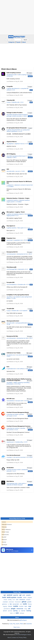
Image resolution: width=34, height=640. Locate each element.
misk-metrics (21, 483)
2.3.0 (13, 90)
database (22, 599)
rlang (25, 608)
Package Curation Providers (14, 112)
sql (19, 610)
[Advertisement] (17, 17)
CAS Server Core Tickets (13, 353)
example (5, 602)
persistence (7, 608)
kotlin (25, 604)
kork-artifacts (20, 368)
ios (11, 604)
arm (24, 595)
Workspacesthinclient (13, 321)
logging (5, 606)
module (21, 606)
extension (11, 601)
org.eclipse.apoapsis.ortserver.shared (17, 114)
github (24, 602)
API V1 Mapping (11, 154)
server (5, 611)
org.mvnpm (10, 240)
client (25, 597)
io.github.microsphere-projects (15, 214)
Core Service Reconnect (13, 455)
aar (5, 595)
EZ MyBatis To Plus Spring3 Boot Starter (18, 294)
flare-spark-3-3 (22, 227)
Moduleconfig (11, 440)
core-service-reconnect (19, 457)
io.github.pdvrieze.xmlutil (13, 469)
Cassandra (29, 623)
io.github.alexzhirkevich (13, 88)
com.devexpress (11, 254)
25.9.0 (25, 240)
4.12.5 (15, 416)
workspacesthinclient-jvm (22, 323)
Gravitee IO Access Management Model (18, 412)
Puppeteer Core (11, 238)
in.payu (9, 102)
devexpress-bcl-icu (22, 254)
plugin (13, 608)
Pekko (21, 623)
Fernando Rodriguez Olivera (23, 634)
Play (14, 623)
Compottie (10, 86)
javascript (16, 604)
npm (26, 606)
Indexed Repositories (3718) (17, 518)
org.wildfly (9, 382)
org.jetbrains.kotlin (12, 74)
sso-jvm (18, 171)
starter (23, 611)
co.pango (9, 457)
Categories (11, 42)
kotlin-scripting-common (24, 74)
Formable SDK (11, 282)
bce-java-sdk (19, 400)
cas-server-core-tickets (22, 355)
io (8, 604)
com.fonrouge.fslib (12, 269)
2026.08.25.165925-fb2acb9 (15, 485)
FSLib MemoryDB (11, 267)
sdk (29, 608)
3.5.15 (25, 442)
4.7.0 (27, 143)
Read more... (17, 627)
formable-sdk (21, 284)
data (17, 599)
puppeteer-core (18, 240)
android (10, 595)
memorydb (21, 269)
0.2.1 (17, 215)
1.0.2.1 (14, 471)
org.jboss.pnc (10, 442)
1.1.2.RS (13, 298)
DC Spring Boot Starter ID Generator (17, 127)
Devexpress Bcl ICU (12, 252)
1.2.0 (28, 227)
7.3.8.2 (8, 356)
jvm (21, 604)
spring (15, 611)
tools (11, 613)
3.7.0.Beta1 (11, 186)
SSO (8, 169)
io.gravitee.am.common (13, 428)
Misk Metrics (10, 481)
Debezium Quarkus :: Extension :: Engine (18, 198)
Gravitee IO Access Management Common (18, 426)
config (10, 599)
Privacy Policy (22, 637)
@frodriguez (23, 620)
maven (10, 606)
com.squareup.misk (12, 483)
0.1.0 (28, 284)
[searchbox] (13, 39)
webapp (22, 613)
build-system (12, 597)
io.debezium (10, 185)
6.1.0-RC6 (29, 457)
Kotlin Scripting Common (14, 72)
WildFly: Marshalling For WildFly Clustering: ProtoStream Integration (19, 379)
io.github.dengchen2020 (13, 129)
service (10, 611)
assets (28, 595)
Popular (18, 42)
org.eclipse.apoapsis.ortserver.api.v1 (16, 156)
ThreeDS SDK (10, 308)
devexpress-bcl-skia (22, 338)
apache (16, 595)
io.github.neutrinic (11, 227)
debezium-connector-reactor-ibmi (24, 185)
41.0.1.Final (17, 384)
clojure (29, 597)
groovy (4, 604)
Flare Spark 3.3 (11, 225)
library (30, 604)
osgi (29, 606)
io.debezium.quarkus (12, 200)
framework (18, 601)
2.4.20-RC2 (10, 76)
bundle (19, 597)
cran (13, 599)
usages (29, 73)
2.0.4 (22, 102)
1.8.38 (23, 171)
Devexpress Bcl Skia (12, 336)
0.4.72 (20, 131)
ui (14, 613)
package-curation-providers (14, 116)
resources (20, 608)
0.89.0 (25, 116)
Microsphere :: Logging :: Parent (16, 212)
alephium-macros (19, 143)
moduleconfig (19, 442)
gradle (29, 602)
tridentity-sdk (15, 102)
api (20, 595)
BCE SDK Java (11, 398)
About (24, 42)
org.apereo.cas (11, 355)
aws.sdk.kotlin (10, 171)
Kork (8, 366)
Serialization (10, 467)
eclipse (28, 599)
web (17, 613)
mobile (15, 606)
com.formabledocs (12, 284)
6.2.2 (26, 269)
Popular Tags (17, 592)
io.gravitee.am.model (12, 414)
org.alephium (10, 143)
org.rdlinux (9, 297)
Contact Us (15, 637)
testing (28, 611)
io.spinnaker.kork (11, 368)
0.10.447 (26, 400)
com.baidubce (10, 400)
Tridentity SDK (11, 100)
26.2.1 (30, 254)
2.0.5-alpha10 (23, 310)
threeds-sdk (15, 310)
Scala (10, 623)
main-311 (28, 368)
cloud (5, 599)
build (4, 597)
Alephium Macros (12, 141)
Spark (17, 623)
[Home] (17, 37)
